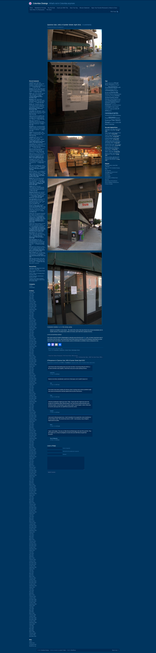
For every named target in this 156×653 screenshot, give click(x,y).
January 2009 (32, 616)
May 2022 (31, 370)
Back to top (114, 650)
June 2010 (31, 590)
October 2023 (32, 344)
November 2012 (32, 545)
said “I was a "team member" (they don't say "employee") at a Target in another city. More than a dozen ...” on (37, 140)
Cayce (106, 89)
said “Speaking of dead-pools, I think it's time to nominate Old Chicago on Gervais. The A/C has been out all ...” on (37, 150)
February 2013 (32, 541)
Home (31, 7)
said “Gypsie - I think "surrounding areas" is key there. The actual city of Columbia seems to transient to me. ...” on (37, 161)
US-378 (118, 122)
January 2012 (32, 561)
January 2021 (32, 395)
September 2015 (32, 493)
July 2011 (31, 570)
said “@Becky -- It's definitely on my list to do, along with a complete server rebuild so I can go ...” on (37, 174)
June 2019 (31, 424)
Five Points (112, 96)
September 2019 (32, 419)
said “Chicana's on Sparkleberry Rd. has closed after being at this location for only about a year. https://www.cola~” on (37, 122)
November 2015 (32, 490)
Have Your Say (74, 7)
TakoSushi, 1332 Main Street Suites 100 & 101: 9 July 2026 (37, 269)
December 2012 (32, 544)
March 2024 (31, 337)
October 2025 (32, 307)
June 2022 (31, 369)
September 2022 (32, 364)
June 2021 (31, 387)
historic (108, 105)
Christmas (111, 88)
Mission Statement (84, 7)
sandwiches (62, 350)
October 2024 (32, 326)
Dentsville (114, 92)
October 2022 (32, 363)
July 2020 (31, 404)
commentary (32, 287)
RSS (62, 362)
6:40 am (57, 374)
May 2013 (31, 536)
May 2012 (31, 554)
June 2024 (31, 332)
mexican (107, 109)
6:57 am (57, 384)
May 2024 (31, 333)
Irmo (115, 105)
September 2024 (32, 327)
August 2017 (32, 458)
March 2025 (31, 318)
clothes (115, 89)
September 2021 (32, 383)
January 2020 (32, 413)
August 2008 (32, 624)
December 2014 (32, 507)
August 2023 (32, 347)
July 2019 (31, 422)
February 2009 (32, 614)
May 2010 (31, 591)
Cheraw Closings (109, 183)
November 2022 (32, 361)
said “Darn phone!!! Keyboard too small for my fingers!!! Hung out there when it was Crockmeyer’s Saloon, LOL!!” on (37, 218)
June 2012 (31, 553)
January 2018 (32, 450)
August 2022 (32, 366)
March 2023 (31, 355)
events (106, 96)
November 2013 (32, 527)
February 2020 (32, 412)
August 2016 (32, 476)
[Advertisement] (78, 18)
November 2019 (32, 416)
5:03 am (57, 439)
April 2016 (31, 482)
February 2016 (32, 485)
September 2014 (32, 512)
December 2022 (32, 360)
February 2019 (32, 430)
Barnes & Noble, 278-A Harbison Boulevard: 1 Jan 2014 (112, 154)
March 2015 (31, 502)
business (113, 87)
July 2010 (31, 588)
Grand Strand (112, 100)
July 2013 (31, 533)
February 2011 (32, 578)
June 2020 (31, 406)
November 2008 (32, 619)
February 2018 (32, 449)
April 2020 (31, 409)
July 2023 (31, 349)
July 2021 (31, 386)
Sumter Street (68, 350)
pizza (110, 110)
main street (115, 107)
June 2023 (31, 350)
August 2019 (32, 421)
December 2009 (32, 599)
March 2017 (31, 465)
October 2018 (32, 436)
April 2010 (31, 593)
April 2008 (31, 630)
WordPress (73, 650)
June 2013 (31, 535)
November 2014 (32, 508)
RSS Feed (113, 11)
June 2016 (31, 479)
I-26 (113, 105)
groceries (118, 100)
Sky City (107, 179)
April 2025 (31, 317)
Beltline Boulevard (109, 83)
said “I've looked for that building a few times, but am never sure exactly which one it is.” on (37, 210)
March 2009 (31, 613)
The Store (49, 9)
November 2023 (32, 343)
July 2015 (31, 496)
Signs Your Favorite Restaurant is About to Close (104, 7)
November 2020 (32, 398)
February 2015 (32, 504)
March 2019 (31, 429)
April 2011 (31, 574)
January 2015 (32, 505)
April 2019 (31, 427)
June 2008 (31, 627)
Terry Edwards (54, 438)
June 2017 (31, 461)
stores (111, 117)
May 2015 (31, 499)
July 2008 (31, 625)
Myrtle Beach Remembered (111, 180)
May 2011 (31, 573)
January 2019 (32, 432)
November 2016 (32, 472)
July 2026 (31, 294)
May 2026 (31, 297)
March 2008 (31, 631)
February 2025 (32, 320)
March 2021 (31, 392)
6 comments (87, 25)
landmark (119, 105)
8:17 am (57, 396)
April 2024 (31, 335)
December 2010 (32, 581)
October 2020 (32, 399)
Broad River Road (111, 84)
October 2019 (32, 418)
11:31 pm (58, 426)
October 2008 (32, 620)
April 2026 (31, 298)
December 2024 (32, 323)
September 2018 (32, 438)
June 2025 (31, 313)
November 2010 (32, 582)
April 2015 (31, 501)
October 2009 (32, 602)
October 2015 (32, 492)
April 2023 (31, 353)
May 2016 (31, 481)
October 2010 (32, 584)
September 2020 (32, 401)
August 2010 (32, 587)
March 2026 (31, 300)
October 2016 (32, 473)
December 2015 (32, 488)
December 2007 (32, 636)
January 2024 (32, 340)
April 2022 (31, 372)
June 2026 (31, 295)
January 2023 (32, 358)
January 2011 (32, 579)
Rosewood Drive (108, 115)
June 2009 (31, 608)
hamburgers (107, 102)
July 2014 (31, 515)
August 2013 (32, 531)
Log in (30, 641)
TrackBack (67, 362)
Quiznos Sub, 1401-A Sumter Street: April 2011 (64, 25)
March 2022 (31, 373)
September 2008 (32, 622)
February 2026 (32, 301)
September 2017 (32, 456)
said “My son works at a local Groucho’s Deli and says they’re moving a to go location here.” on (37, 155)
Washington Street (76, 350)
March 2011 (31, 576)
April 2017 (31, 464)
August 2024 (32, 329)
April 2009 (31, 611)
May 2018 (31, 444)
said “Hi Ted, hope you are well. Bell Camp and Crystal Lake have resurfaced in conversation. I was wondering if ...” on (37, 181)
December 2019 (32, 415)
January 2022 (32, 376)
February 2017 (32, 467)
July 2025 (31, 312)
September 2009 (32, 604)
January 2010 (32, 597)
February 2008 (32, 633)
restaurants (56, 350)
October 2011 (32, 565)
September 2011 (32, 567)
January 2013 (32, 542)
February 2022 (32, 375)
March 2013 (31, 539)
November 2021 (32, 379)
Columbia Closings (40, 3)
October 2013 (32, 528)
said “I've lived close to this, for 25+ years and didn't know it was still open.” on (37, 254)
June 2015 (31, 498)
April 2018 (31, 445)
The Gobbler (108, 176)
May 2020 (31, 407)
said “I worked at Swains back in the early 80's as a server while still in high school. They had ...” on (37, 235)
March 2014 (31, 521)
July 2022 (31, 367)
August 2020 (32, 403)
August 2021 (32, 384)
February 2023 (32, 356)
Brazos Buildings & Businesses (112, 182)
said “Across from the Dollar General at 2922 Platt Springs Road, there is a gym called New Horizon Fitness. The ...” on (37, 201)
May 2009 (31, 610)
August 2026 (32, 292)
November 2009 (32, 601)
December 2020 (32, 396)
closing (30, 285)
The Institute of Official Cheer (111, 177)
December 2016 (32, 470)
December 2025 (32, 304)
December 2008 (32, 617)
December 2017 (32, 452)
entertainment (117, 94)
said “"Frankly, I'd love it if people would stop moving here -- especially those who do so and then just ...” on (37, 145)
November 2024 (32, 324)
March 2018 (31, 447)
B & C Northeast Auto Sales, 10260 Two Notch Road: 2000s (89, 357)
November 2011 (32, 564)
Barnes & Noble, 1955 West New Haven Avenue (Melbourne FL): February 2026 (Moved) (112, 158)
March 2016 (31, 484)
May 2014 (31, 518)
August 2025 (32, 310)
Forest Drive (114, 98)
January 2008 (32, 634)
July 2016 (31, 478)
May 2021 (31, 389)
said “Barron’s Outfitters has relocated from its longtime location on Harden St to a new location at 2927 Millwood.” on (36, 117)
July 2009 (31, 607)
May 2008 (31, 628)
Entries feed (31, 642)
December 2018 (32, 433)
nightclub (112, 109)
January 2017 (32, 469)
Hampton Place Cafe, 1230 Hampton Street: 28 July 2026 (113, 145)
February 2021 (32, 393)
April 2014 (31, 519)
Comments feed (32, 644)
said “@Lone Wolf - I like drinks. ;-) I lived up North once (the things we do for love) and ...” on (37, 134)
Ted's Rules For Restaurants (37, 9)
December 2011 (32, 562)
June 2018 (31, 442)
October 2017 (32, 455)
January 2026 (32, 303)
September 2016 (32, 475)
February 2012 (32, 559)
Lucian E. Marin (62, 650)
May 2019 (31, 426)
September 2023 (32, 346)
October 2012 (32, 547)
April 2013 (31, 538)
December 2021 (32, 378)
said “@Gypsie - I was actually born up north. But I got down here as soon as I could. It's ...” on (37, 112)
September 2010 (32, 585)
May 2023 (31, 352)
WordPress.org (32, 645)
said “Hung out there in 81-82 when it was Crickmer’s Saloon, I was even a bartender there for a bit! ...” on (37, 227)
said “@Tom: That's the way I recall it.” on (37, 206)
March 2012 (31, 558)
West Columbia (109, 124)
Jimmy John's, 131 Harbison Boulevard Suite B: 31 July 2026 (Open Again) (112, 148)
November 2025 (32, 306)
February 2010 (32, 596)
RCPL (84, 337)
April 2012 (31, 556)
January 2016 (32, 487)
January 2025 (32, 321)
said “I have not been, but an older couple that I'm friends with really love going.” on (37, 95)
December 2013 (32, 525)
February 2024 (32, 338)
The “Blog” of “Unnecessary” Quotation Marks (111, 173)
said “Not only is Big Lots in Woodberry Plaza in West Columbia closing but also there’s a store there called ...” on (37, 90)
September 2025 (32, 309)
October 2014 (32, 510)
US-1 (111, 122)
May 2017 (31, 462)
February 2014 (32, 522)
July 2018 (31, 441)
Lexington (108, 107)
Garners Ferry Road (111, 99)
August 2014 (32, 513)
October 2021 (32, 381)
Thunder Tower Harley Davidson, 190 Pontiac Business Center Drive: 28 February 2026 (37, 279)
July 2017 (31, 459)
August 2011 (32, 568)
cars (119, 87)
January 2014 (32, 524)
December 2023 (32, 341)
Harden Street (113, 103)
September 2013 (32, 530)
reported (60, 327)
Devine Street (109, 94)
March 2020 (31, 410)
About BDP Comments (34, 263)
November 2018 (32, 435)
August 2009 (32, 605)
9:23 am (57, 412)
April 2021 (31, 390)
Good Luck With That (62, 7)
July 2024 (31, 330)
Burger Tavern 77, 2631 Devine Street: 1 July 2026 (112, 151)
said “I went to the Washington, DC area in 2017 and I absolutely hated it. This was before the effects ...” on (37, 101)
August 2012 (32, 550)
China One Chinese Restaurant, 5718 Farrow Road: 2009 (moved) (63, 355)
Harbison (113, 102)
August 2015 (32, 495)
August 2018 (32, 439)
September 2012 (32, 548)
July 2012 (31, 551)
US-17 (114, 122)
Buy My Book (51, 7)
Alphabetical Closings (40, 7)
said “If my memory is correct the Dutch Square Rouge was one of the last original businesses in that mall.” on (37, 248)
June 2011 (31, 571)
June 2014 (31, 516)
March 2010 (31, 594)
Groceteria (107, 174)
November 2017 (32, 453)
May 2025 (31, 315)
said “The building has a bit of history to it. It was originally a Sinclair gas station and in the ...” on (37, 167)
